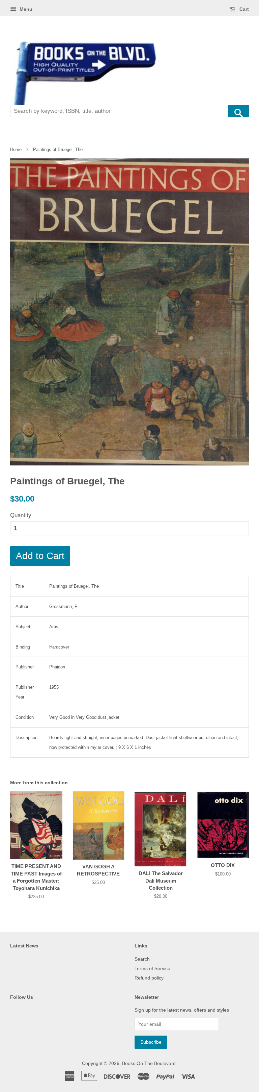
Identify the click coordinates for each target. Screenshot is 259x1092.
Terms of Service (152, 968)
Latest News (24, 945)
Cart (243, 9)
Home (16, 149)
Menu (25, 9)
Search (142, 959)
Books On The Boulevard (149, 1063)
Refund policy (149, 978)
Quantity (20, 515)
